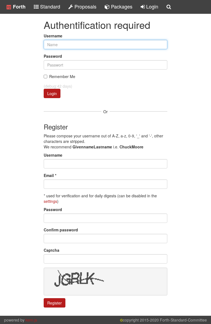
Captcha (51, 250)
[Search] (168, 7)
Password (53, 56)
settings (50, 201)
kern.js (31, 320)
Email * (50, 175)
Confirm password (61, 229)
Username (53, 35)
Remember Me (62, 76)
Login (52, 93)
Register (54, 303)
